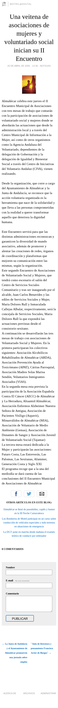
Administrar (48, 693)
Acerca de (9, 693)
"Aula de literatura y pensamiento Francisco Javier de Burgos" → (42, 648)
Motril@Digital (21, 4)
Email (42, 494)
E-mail (18, 580)
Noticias (45, 66)
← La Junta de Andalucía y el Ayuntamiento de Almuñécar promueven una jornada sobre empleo (14, 653)
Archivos (29, 693)
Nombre (10, 567)
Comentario (12, 593)
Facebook (16, 494)
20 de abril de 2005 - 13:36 (22, 66)
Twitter (29, 494)
